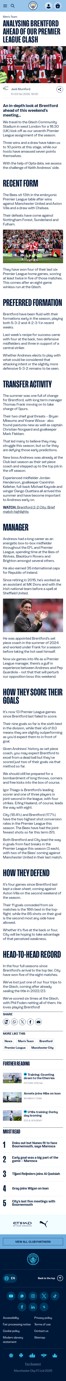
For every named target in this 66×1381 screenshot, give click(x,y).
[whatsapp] (22, 1296)
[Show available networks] (59, 89)
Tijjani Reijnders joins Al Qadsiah (36, 1173)
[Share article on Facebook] (30, 1022)
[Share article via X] (22, 1022)
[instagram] (33, 1296)
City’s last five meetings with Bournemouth (33, 1203)
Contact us (41, 1330)
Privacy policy (43, 1317)
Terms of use (42, 1324)
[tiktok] (55, 1296)
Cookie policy (11, 1330)
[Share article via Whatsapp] (14, 1022)
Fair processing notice (17, 1324)
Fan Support (33, 1363)
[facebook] (22, 1307)
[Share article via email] (38, 1022)
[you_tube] (11, 1296)
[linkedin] (33, 1307)
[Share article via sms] (6, 1022)
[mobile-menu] (5, 6)
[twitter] (44, 1296)
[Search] (12, 6)
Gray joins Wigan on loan (30, 1188)
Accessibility (11, 1317)
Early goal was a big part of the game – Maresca (35, 1159)
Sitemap (39, 1337)
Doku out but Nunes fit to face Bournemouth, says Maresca (34, 1144)
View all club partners (33, 1241)
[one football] (44, 1306)
